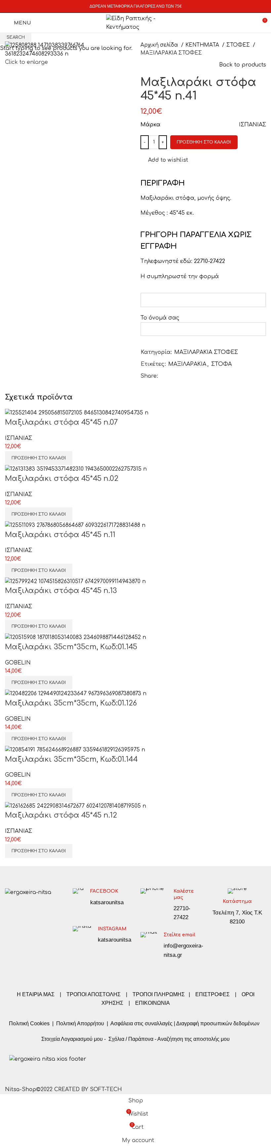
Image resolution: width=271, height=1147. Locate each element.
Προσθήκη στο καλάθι (204, 142)
